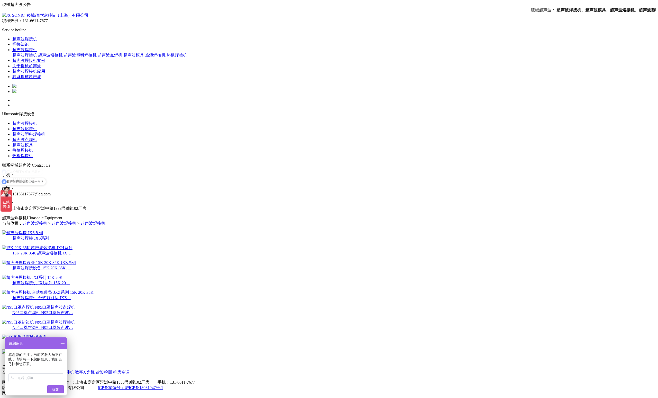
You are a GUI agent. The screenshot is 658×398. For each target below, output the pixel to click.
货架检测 (104, 372)
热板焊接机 (177, 55)
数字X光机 (85, 372)
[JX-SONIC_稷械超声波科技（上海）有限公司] (45, 15)
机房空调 (121, 372)
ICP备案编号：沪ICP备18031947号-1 (130, 387)
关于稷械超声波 (26, 66)
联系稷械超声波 (26, 76)
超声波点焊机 (110, 55)
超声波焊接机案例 (28, 60)
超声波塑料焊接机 (80, 55)
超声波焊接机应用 (28, 71)
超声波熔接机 (50, 55)
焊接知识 (20, 44)
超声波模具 (133, 55)
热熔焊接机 (155, 55)
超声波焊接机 (24, 39)
